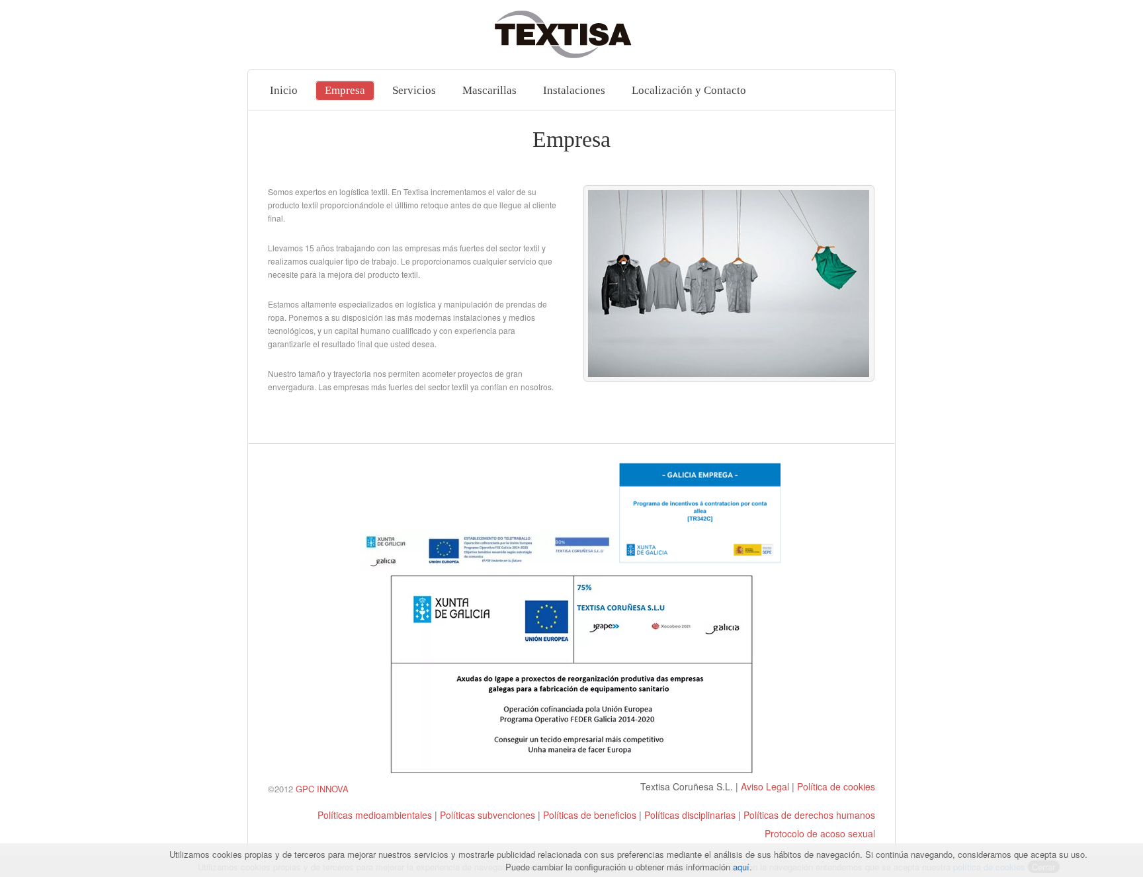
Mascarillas (489, 90)
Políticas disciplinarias (690, 814)
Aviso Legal (765, 786)
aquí (741, 866)
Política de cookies (836, 786)
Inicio (284, 90)
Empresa (345, 90)
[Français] (327, 799)
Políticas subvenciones (487, 814)
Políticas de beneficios (589, 814)
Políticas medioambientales (375, 814)
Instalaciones (574, 90)
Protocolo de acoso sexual (820, 833)
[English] (300, 799)
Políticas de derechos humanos (809, 814)
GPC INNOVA (322, 788)
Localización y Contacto (689, 90)
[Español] (274, 799)
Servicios (414, 90)
